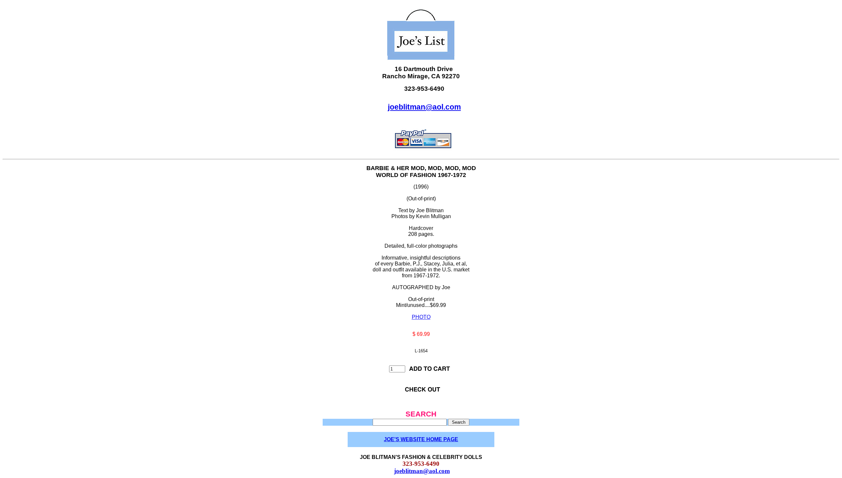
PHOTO (421, 317)
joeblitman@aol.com (424, 107)
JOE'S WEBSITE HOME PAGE (421, 439)
